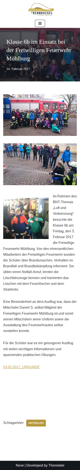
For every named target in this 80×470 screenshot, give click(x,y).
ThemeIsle (56, 465)
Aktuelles (36, 423)
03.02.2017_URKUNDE (21, 367)
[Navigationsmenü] (40, 23)
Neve (20, 465)
